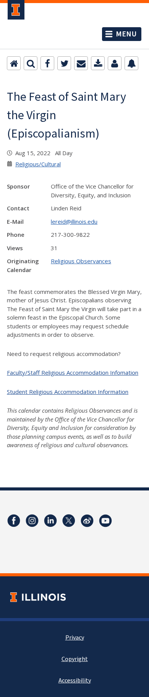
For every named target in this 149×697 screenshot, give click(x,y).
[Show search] (30, 63)
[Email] (81, 63)
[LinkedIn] (50, 520)
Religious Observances (81, 261)
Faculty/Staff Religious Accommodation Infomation (72, 372)
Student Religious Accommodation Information (67, 391)
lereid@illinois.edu (74, 221)
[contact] (114, 63)
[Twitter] (64, 63)
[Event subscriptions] (131, 63)
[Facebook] (47, 63)
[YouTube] (105, 520)
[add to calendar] (98, 63)
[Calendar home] (14, 63)
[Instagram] (32, 520)
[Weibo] (87, 520)
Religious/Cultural (38, 164)
